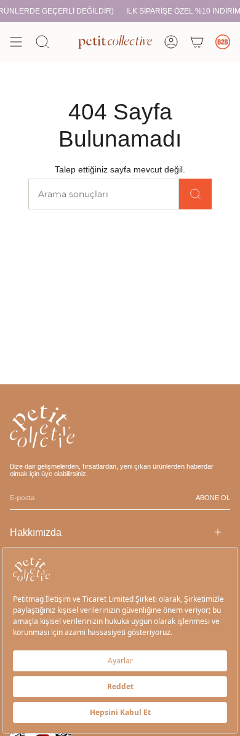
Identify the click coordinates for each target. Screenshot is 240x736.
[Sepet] (197, 42)
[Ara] (195, 194)
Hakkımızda (36, 532)
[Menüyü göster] (16, 42)
